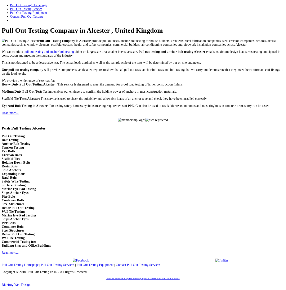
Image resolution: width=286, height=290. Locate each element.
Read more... (10, 113)
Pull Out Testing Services (57, 265)
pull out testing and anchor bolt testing (49, 51)
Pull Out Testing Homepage (20, 265)
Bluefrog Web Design (16, 284)
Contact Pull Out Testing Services (138, 265)
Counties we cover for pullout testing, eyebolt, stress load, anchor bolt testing (143, 278)
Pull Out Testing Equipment (95, 265)
